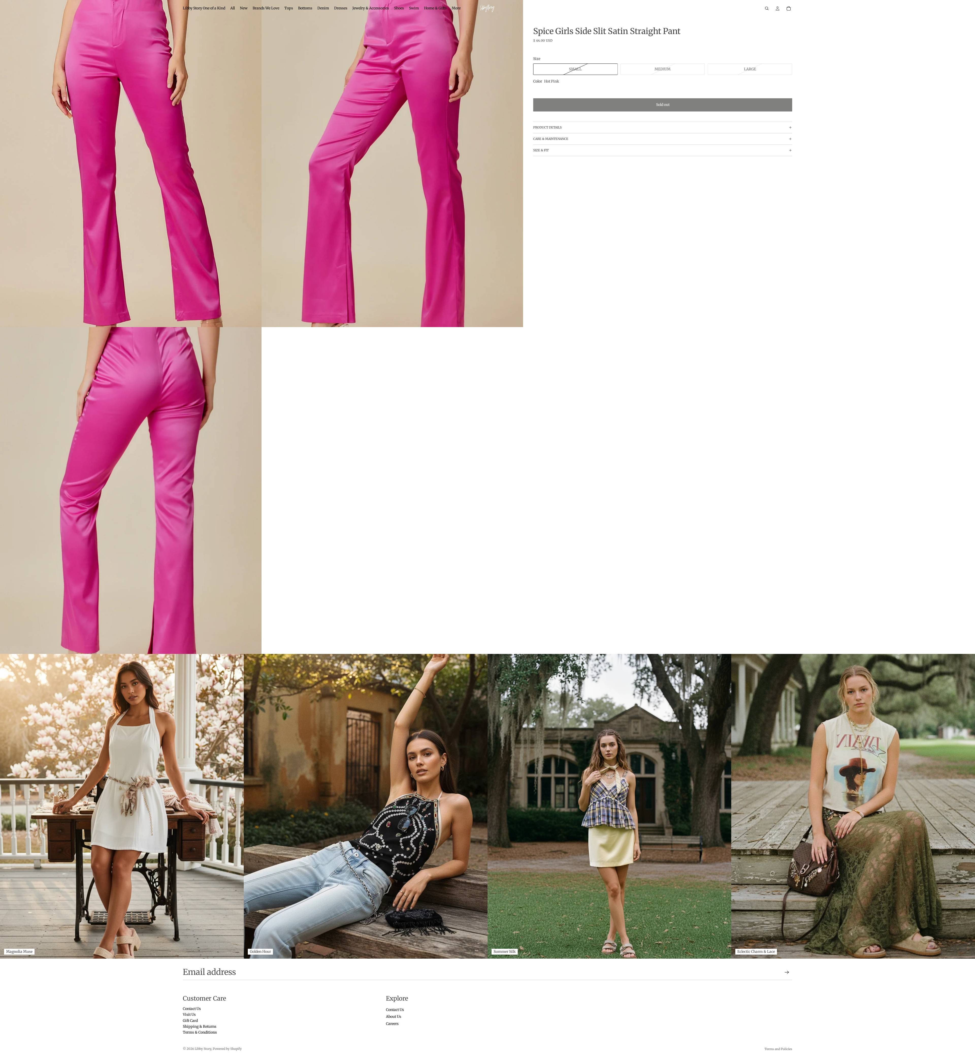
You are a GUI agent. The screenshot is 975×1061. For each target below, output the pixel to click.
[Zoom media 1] (131, 163)
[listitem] (456, 8)
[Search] (766, 8)
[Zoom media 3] (131, 490)
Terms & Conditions (200, 1032)
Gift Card (190, 1020)
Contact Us (192, 1008)
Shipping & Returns (199, 1026)
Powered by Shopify (227, 1049)
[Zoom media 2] (392, 163)
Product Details (547, 127)
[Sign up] (787, 972)
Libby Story (203, 1049)
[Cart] (788, 8)
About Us (393, 1016)
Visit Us (189, 1014)
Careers (392, 1023)
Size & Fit (541, 150)
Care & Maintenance (550, 139)
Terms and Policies (778, 1049)
